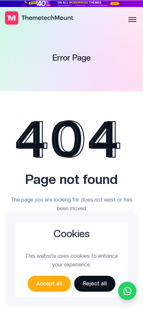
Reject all (95, 283)
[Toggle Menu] (132, 20)
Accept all (49, 283)
